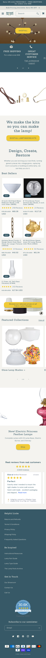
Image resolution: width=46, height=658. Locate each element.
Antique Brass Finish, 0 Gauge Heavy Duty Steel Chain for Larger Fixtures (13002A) (12, 243)
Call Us (7, 592)
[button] (2, 13)
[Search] (37, 13)
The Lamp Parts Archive (13, 568)
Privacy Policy (9, 529)
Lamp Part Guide (10, 558)
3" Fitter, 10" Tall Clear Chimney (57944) (11, 282)
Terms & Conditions (11, 524)
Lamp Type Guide (11, 563)
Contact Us (8, 587)
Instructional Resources (13, 553)
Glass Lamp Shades (12, 370)
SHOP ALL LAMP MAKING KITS (23, 138)
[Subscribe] (39, 628)
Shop (23, 447)
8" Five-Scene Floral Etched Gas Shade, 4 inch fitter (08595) (33, 202)
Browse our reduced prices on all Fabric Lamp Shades (23, 305)
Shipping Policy (10, 534)
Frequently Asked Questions (15, 539)
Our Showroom (10, 582)
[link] (23, 500)
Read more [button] (22, 492)
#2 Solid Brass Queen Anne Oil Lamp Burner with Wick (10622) (32, 242)
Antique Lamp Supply (25, 654)
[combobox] (28, 13)
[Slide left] (18, 68)
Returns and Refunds (12, 519)
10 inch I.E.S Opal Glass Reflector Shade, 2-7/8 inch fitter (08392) (11, 202)
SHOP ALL (23, 30)
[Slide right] (27, 68)
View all (41, 320)
